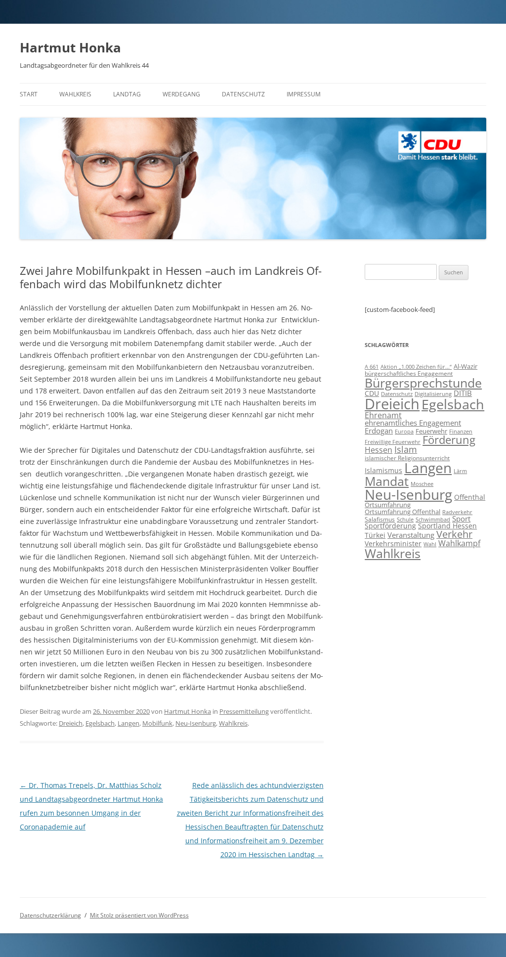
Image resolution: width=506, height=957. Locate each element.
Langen (128, 723)
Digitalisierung (433, 393)
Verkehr (454, 534)
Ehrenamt (383, 415)
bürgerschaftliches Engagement (409, 373)
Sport (461, 518)
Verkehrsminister (393, 543)
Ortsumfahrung (388, 504)
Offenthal (469, 497)
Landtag (127, 94)
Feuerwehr (431, 431)
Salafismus (380, 519)
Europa (404, 431)
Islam (405, 449)
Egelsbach (100, 723)
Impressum (304, 94)
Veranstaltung (410, 535)
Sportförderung (390, 525)
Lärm (460, 471)
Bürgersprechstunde (423, 382)
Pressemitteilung (244, 711)
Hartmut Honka (70, 47)
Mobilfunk (157, 723)
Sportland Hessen (447, 525)
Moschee (422, 483)
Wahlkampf (459, 543)
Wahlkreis (75, 94)
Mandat (387, 481)
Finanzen (460, 431)
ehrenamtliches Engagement (413, 422)
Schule (405, 519)
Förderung (448, 440)
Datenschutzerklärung (50, 915)
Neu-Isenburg (195, 723)
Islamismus (383, 470)
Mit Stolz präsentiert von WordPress (139, 915)
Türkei (375, 535)
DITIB (463, 393)
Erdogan (379, 430)
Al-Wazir (465, 366)
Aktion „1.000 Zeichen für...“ (416, 366)
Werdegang (181, 94)
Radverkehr (457, 512)
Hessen (378, 449)
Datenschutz (243, 94)
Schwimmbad (433, 519)
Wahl (429, 544)
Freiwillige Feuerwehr (393, 441)
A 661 (372, 366)
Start (29, 94)
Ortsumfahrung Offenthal (402, 511)
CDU (372, 393)
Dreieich (71, 723)
